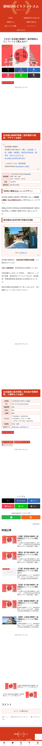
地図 (28, 174)
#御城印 (17, 152)
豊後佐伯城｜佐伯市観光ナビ (20, 427)
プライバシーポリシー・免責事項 (21, 739)
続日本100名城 (8, 445)
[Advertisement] (21, 110)
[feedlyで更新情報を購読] (11, 517)
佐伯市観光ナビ (23, 252)
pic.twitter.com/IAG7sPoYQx (15, 158)
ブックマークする (8, 82)
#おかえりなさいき (17, 155)
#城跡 (10, 152)
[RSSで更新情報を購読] (30, 517)
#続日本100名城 (27, 152)
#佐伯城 (30, 149)
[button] (34, 75)
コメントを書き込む (21, 711)
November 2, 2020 (22, 166)
